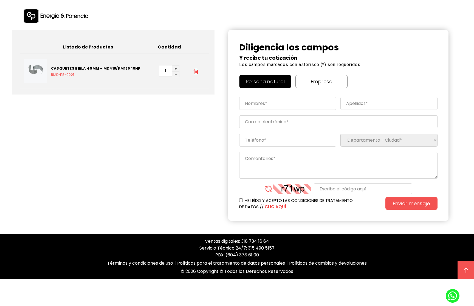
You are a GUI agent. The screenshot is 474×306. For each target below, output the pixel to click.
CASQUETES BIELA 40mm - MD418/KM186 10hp (96, 68)
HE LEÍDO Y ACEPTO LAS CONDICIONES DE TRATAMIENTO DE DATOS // (296, 204)
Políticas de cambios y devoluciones (328, 263)
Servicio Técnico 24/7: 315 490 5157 (237, 248)
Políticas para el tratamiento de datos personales (231, 263)
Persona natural (265, 81)
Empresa (321, 81)
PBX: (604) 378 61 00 (237, 255)
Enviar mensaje (411, 203)
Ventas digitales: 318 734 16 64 (237, 241)
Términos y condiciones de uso (140, 263)
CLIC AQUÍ (275, 207)
